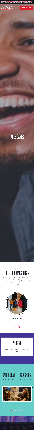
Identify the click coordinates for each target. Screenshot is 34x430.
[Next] (19, 326)
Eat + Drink (4, 428)
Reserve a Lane (26, 8)
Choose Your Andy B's (17, 423)
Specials (25, 428)
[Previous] (15, 326)
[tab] (11, 410)
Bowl (18, 428)
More (30, 428)
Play (11, 428)
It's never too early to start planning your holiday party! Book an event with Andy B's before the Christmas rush (16, 2)
